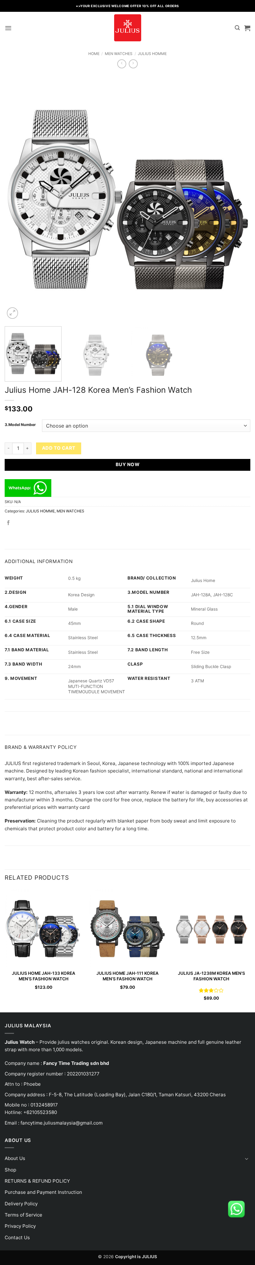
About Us (15, 1158)
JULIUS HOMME (152, 53)
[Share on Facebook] (8, 523)
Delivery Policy (21, 1204)
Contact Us (17, 1237)
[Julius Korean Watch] (127, 28)
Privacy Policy (20, 1226)
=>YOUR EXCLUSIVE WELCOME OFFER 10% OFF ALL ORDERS (127, 6)
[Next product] (121, 64)
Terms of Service (23, 1215)
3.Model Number (20, 425)
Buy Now (127, 464)
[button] (8, 28)
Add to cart (59, 448)
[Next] (237, 197)
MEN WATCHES (118, 53)
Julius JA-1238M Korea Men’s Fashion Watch (211, 976)
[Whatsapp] (236, 1209)
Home (94, 53)
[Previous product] (133, 64)
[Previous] (17, 197)
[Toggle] (246, 1158)
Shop (10, 1170)
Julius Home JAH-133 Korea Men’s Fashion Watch (43, 976)
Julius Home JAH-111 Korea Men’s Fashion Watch (127, 976)
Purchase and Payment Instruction (43, 1192)
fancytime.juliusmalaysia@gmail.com (62, 1123)
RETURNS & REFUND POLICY (37, 1181)
